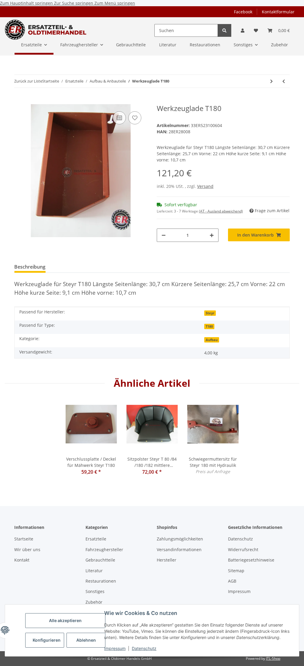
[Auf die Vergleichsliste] (119, 117)
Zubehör (94, 602)
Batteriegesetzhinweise (251, 560)
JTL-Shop (273, 658)
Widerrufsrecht (243, 549)
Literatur (94, 570)
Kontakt (21, 560)
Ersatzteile (96, 539)
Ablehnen (86, 640)
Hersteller (166, 560)
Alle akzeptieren (65, 620)
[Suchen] (224, 30)
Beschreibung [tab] (29, 267)
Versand (205, 186)
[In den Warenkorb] (19, 101)
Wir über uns (27, 549)
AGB (232, 581)
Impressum (115, 648)
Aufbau (212, 340)
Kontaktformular (278, 12)
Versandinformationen (179, 549)
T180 (209, 326)
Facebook (243, 12)
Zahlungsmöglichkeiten (180, 539)
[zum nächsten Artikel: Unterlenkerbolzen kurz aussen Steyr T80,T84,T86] (271, 81)
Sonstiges (95, 591)
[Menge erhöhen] (211, 235)
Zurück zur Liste (28, 81)
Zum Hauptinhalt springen (27, 3)
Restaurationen (101, 581)
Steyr (210, 313)
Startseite (23, 539)
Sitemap (236, 570)
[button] (242, 30)
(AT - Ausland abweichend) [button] (221, 211)
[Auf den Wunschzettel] (134, 117)
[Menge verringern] (163, 235)
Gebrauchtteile (100, 560)
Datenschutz (144, 648)
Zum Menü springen (114, 3)
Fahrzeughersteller (104, 549)
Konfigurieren (47, 640)
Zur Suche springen (74, 3)
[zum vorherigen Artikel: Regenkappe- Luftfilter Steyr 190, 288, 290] (284, 81)
